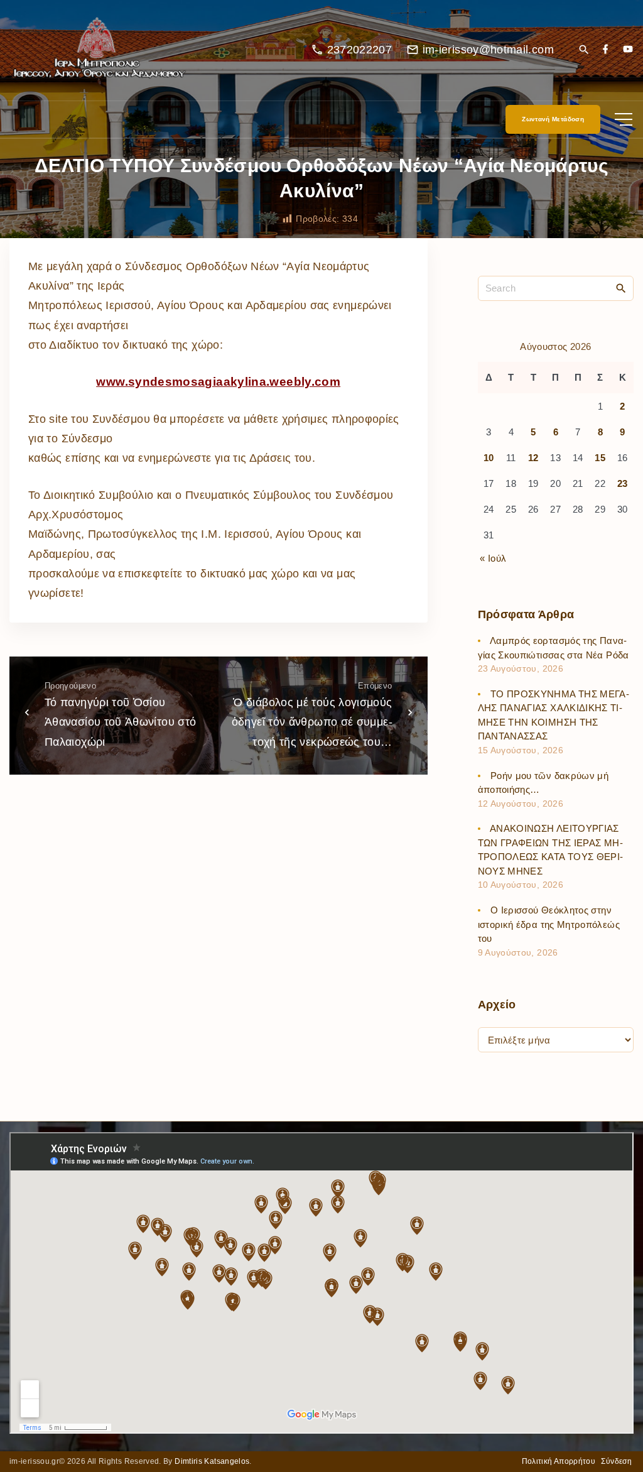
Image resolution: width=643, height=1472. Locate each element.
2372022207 (359, 49)
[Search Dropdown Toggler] (584, 50)
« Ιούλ (493, 558)
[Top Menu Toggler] (623, 119)
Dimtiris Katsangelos (212, 1461)
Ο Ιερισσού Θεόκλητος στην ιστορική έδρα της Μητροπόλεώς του (549, 924)
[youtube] (628, 50)
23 (622, 483)
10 (489, 457)
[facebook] (605, 50)
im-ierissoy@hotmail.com (488, 49)
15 (600, 457)
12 (533, 457)
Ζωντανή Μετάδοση (553, 119)
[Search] (621, 288)
